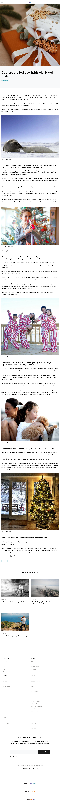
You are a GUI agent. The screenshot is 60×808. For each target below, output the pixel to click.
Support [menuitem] (33, 698)
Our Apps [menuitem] (33, 675)
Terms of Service (40, 765)
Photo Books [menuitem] (6, 661)
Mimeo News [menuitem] (6, 726)
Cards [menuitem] (4, 666)
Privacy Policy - (31, 765)
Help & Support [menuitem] (34, 713)
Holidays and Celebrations (13, 561)
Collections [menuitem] (6, 658)
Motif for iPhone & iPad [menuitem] (36, 689)
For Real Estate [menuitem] (6, 686)
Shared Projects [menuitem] (34, 664)
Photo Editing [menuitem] (34, 728)
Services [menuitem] (5, 675)
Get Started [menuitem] (33, 708)
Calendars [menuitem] (5, 664)
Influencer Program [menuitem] (35, 666)
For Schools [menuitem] (5, 684)
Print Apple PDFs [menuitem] (34, 703)
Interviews (4, 561)
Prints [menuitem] (4, 669)
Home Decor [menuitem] (5, 671)
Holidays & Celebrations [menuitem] (36, 726)
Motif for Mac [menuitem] (34, 686)
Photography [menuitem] (33, 721)
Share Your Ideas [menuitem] (34, 711)
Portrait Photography (26, 561)
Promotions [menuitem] (33, 669)
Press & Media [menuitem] (6, 723)
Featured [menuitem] (33, 658)
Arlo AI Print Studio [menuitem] (35, 691)
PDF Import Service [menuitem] (35, 694)
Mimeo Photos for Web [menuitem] (36, 679)
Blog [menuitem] (32, 717)
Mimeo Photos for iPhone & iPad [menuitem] (38, 684)
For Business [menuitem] (6, 681)
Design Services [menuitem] (6, 679)
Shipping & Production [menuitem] (35, 701)
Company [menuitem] (5, 717)
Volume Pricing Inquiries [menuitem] (8, 689)
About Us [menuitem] (5, 721)
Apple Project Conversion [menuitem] (36, 706)
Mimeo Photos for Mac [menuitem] (36, 681)
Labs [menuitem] (32, 661)
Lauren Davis (4, 80)
